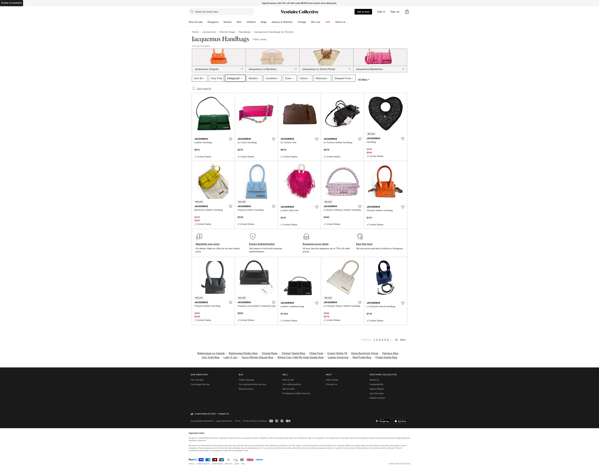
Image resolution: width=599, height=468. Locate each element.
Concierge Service (200, 384)
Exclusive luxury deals (316, 244)
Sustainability (376, 384)
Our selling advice (291, 384)
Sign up (394, 11)
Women (228, 22)
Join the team (377, 393)
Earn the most (364, 244)
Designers (213, 22)
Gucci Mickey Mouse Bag (257, 357)
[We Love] (323, 22)
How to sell (288, 379)
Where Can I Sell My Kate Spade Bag (300, 357)
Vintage (301, 22)
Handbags (245, 32)
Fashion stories (377, 398)
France (191, 464)
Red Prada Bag (362, 357)
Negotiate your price (207, 244)
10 (396, 340)
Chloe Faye (316, 353)
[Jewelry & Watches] (295, 22)
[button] (407, 12)
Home (195, 32)
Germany (228, 464)
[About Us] (348, 22)
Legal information (224, 420)
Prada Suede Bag (386, 357)
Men (239, 22)
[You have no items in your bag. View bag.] (407, 12)
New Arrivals (195, 22)
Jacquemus (209, 32)
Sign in (381, 11)
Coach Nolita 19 (337, 353)
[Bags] (269, 22)
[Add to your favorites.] (230, 139)
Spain (237, 464)
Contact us (331, 384)
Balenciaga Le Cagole (211, 353)
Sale (327, 22)
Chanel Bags (270, 353)
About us (374, 379)
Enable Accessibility (11, 3)
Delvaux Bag (390, 353)
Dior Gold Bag (210, 357)
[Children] (258, 22)
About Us (340, 22)
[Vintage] (308, 22)
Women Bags (227, 32)
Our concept (197, 379)
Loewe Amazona (338, 357)
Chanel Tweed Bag (293, 353)
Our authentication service (252, 384)
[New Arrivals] (205, 22)
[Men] (244, 22)
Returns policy (246, 389)
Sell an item (363, 11)
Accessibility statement (202, 420)
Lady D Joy (230, 357)
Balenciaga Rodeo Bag (243, 353)
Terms (238, 420)
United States (217, 464)
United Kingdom (203, 464)
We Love (315, 22)
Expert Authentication (262, 244)
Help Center (332, 379)
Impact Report (377, 389)
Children (251, 22)
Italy (243, 464)
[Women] (234, 22)
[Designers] (221, 22)
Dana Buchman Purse (364, 353)
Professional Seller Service (296, 393)
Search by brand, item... (207, 11)
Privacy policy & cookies (255, 420)
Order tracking (246, 379)
